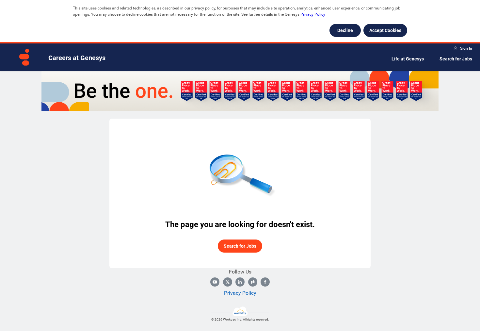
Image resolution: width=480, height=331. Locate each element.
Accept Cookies (385, 30)
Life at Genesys (408, 58)
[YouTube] (214, 282)
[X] (227, 282)
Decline (345, 30)
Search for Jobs (456, 58)
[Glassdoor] (252, 282)
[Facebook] (265, 282)
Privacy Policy (312, 14)
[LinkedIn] (240, 282)
